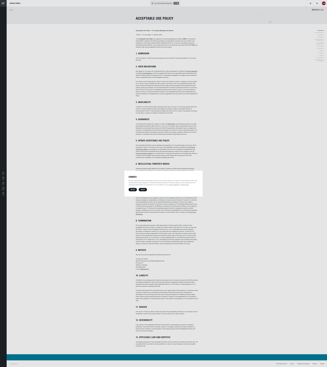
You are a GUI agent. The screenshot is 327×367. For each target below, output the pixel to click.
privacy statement (174, 185)
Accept (143, 189)
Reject (133, 189)
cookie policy (185, 185)
